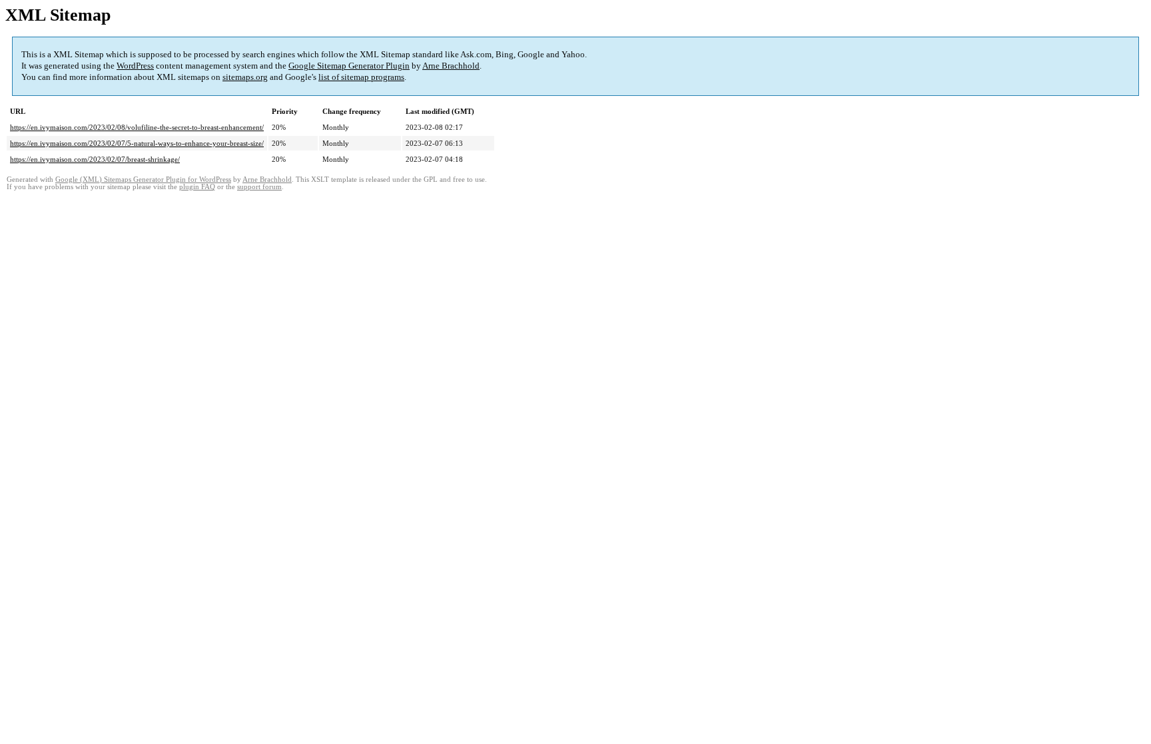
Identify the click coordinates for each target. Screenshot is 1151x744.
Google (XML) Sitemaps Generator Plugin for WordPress (143, 179)
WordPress (135, 66)
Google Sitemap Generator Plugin (349, 66)
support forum (259, 186)
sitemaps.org (245, 77)
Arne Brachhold (451, 66)
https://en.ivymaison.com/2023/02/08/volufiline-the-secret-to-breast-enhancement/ (137, 127)
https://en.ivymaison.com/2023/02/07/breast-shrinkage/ (95, 159)
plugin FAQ (197, 186)
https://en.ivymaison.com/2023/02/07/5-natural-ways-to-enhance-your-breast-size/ (137, 143)
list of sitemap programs (361, 77)
